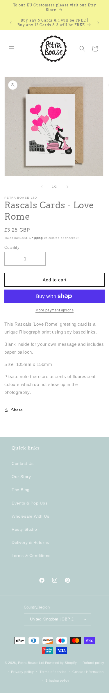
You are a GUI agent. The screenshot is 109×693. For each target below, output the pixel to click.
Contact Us (23, 463)
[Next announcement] (98, 22)
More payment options (54, 310)
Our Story (21, 476)
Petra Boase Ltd (31, 662)
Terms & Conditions (31, 555)
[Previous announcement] (10, 22)
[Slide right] (67, 186)
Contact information (87, 671)
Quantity (11, 247)
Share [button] (17, 410)
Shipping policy (57, 680)
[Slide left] (41, 186)
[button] (11, 48)
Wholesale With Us (30, 516)
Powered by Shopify (61, 662)
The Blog (21, 489)
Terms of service (53, 671)
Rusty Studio (24, 529)
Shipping (36, 237)
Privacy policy (22, 671)
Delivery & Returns (30, 542)
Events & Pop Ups (30, 503)
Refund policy (93, 662)
